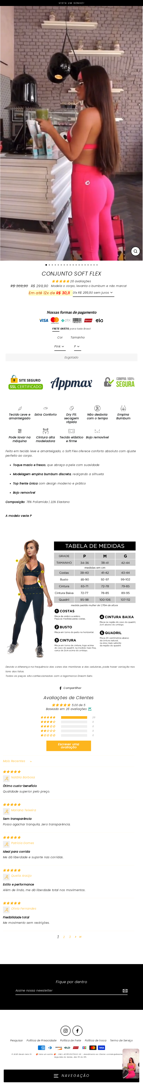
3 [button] (53, 265)
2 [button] (50, 265)
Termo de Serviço (121, 1040)
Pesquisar (16, 1040)
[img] (11, 772)
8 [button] (68, 265)
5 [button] (59, 265)
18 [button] (97, 265)
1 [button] (46, 265)
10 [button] (73, 265)
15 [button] (88, 265)
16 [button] (91, 265)
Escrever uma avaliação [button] (68, 745)
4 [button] (56, 265)
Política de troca (96, 1040)
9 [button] (71, 265)
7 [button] (65, 265)
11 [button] (76, 265)
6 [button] (62, 265)
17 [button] (94, 265)
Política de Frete (70, 1040)
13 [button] (82, 265)
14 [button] (85, 265)
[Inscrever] (125, 991)
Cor (60, 337)
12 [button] (79, 265)
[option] (71, 133)
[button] (61, 281)
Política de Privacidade (41, 1040)
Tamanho (78, 337)
